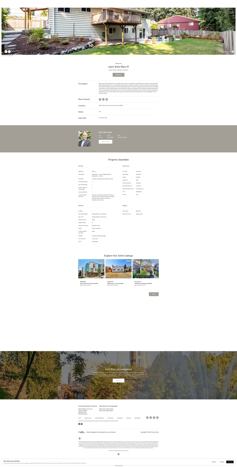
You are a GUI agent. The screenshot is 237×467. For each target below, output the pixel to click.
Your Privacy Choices (118, 465)
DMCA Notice (137, 418)
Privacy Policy (155, 432)
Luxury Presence (111, 432)
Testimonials (119, 418)
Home (79, 418)
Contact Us (128, 418)
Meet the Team (88, 418)
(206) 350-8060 (82, 412)
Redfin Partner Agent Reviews (106, 409)
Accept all (230, 461)
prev (6, 51)
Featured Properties (99, 418)
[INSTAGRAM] (150, 417)
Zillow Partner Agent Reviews (106, 410)
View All (154, 294)
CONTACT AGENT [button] (105, 141)
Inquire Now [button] (118, 74)
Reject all (214, 461)
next (9, 51)
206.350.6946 (110, 137)
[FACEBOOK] (147, 417)
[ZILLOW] (157, 417)
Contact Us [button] (118, 380)
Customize (222, 461)
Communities (110, 418)
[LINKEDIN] (154, 417)
